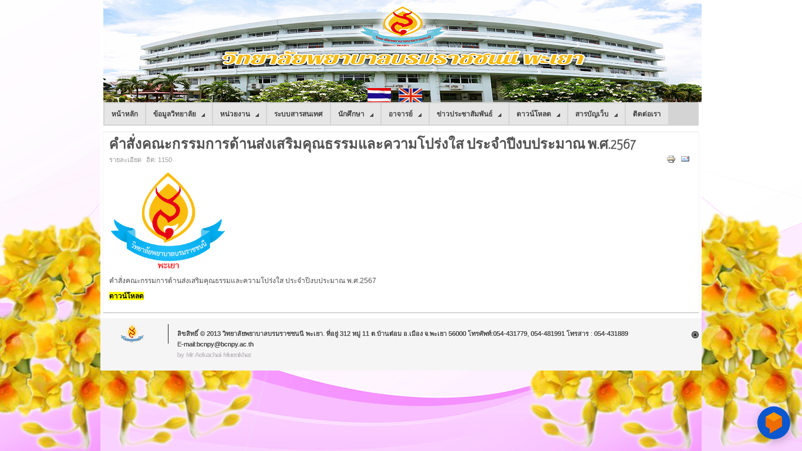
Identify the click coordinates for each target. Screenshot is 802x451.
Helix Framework (132, 334)
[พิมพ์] (672, 161)
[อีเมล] (686, 161)
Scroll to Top (695, 334)
